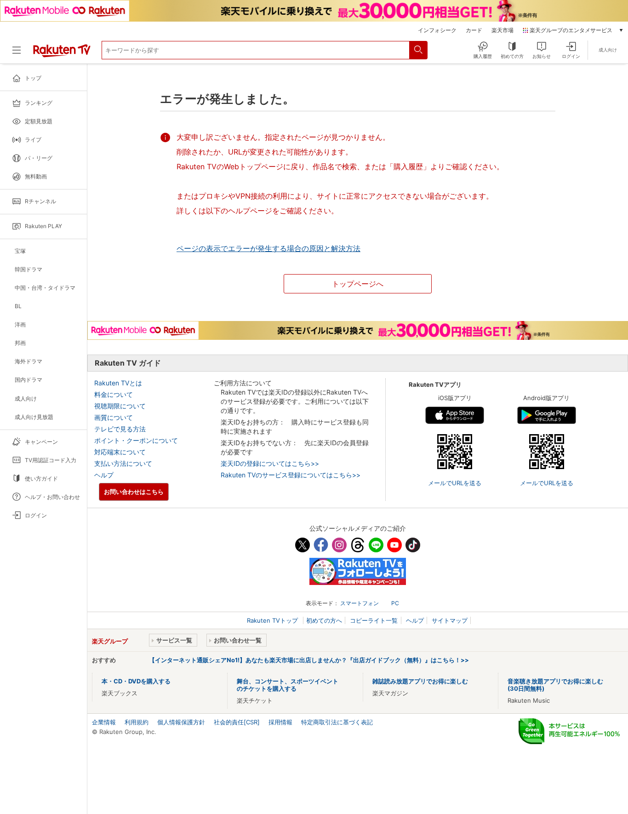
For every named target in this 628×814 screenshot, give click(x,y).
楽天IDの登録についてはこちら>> (270, 463)
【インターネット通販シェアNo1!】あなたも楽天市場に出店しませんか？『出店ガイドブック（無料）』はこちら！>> (309, 660)
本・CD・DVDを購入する (136, 681)
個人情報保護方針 (181, 722)
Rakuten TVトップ (273, 620)
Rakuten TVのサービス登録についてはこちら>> (290, 475)
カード (474, 30)
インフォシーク (437, 30)
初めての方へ (324, 620)
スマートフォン (359, 603)
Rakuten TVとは (118, 383)
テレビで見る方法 (120, 429)
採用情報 (280, 722)
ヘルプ (104, 475)
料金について (113, 394)
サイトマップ (450, 620)
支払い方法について (123, 463)
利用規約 (136, 722)
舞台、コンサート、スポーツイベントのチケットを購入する (287, 684)
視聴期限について (120, 406)
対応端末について (120, 452)
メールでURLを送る (454, 483)
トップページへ (357, 283)
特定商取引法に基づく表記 (337, 722)
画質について (113, 417)
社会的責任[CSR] (237, 722)
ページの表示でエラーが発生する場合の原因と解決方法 (268, 248)
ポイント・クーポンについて (136, 440)
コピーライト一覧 (374, 620)
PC (395, 603)
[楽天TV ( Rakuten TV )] (62, 55)
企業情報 (104, 722)
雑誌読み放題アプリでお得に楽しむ (420, 681)
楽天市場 (502, 30)
